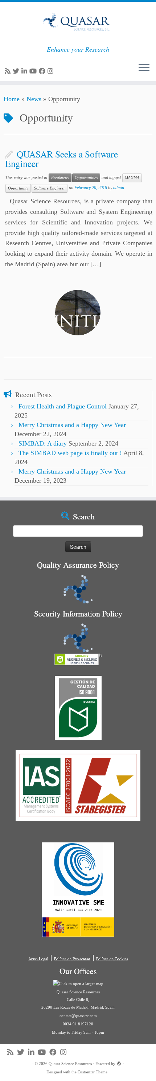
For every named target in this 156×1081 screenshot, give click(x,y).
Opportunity (18, 188)
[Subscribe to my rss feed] (9, 71)
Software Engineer (49, 188)
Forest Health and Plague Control (63, 406)
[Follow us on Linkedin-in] (25, 71)
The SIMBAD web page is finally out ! (70, 452)
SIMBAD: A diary (43, 443)
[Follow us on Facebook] (43, 71)
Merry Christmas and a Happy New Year (72, 424)
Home (12, 99)
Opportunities (86, 178)
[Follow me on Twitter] (17, 71)
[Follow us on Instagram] (52, 71)
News (33, 99)
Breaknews (60, 178)
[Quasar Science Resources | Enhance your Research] (78, 23)
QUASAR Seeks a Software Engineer (61, 158)
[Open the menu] (144, 68)
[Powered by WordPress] (119, 1062)
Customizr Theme (92, 1072)
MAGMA (132, 178)
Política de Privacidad (72, 958)
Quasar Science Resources (70, 1063)
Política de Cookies (112, 958)
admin (118, 187)
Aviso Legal (38, 958)
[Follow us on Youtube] (34, 71)
